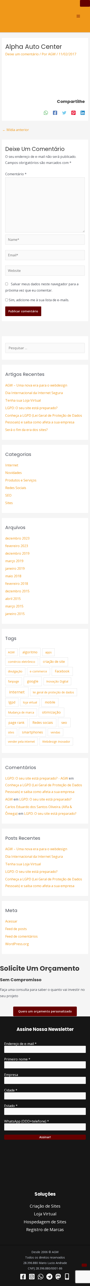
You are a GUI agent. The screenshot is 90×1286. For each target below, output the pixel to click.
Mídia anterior (15, 129)
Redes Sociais (15, 487)
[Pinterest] (73, 112)
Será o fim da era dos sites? (26, 429)
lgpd (11, 702)
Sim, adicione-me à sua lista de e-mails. (38, 300)
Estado (11, 1106)
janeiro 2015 (15, 613)
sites (11, 732)
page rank (16, 722)
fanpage (13, 681)
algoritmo (29, 652)
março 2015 (14, 606)
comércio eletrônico (21, 662)
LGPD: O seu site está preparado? (31, 408)
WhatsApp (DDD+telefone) (26, 1121)
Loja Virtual (45, 1214)
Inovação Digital (57, 681)
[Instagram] (32, 1276)
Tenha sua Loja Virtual (23, 400)
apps (48, 652)
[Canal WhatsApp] (40, 1276)
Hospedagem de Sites (45, 1222)
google (32, 681)
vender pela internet (21, 742)
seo (64, 722)
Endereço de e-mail (20, 1044)
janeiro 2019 (15, 568)
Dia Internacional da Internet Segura (34, 393)
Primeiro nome (17, 1059)
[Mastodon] (58, 1276)
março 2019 (14, 561)
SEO (8, 495)
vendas (55, 732)
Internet (11, 465)
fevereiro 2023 (16, 546)
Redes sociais (42, 722)
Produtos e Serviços (20, 480)
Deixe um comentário (22, 54)
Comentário (16, 174)
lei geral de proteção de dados (53, 692)
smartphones (32, 732)
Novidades (13, 472)
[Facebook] (55, 112)
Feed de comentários (21, 936)
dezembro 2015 (17, 591)
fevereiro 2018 (16, 583)
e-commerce (38, 671)
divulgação (15, 671)
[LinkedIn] (83, 112)
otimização (51, 712)
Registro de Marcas (45, 1229)
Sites (9, 503)
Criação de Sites (45, 1206)
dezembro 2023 (17, 538)
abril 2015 (13, 598)
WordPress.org (17, 944)
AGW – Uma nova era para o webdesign (36, 385)
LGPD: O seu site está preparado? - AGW (36, 778)
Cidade (10, 1090)
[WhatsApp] (46, 112)
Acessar (11, 921)
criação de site (54, 661)
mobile (50, 702)
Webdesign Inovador (56, 742)
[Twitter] (64, 112)
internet (17, 692)
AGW (11, 652)
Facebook (62, 671)
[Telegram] (49, 1276)
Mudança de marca (21, 712)
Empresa (11, 1075)
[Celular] (67, 1276)
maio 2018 (13, 576)
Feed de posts (16, 929)
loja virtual (30, 702)
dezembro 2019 (17, 553)
